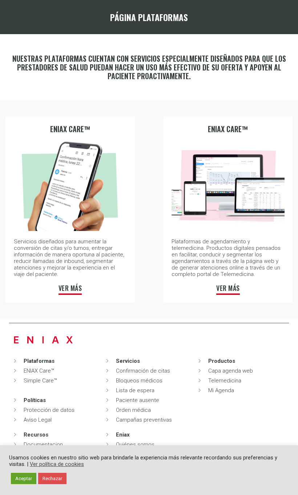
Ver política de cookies (57, 464)
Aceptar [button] (23, 478)
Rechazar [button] (52, 478)
